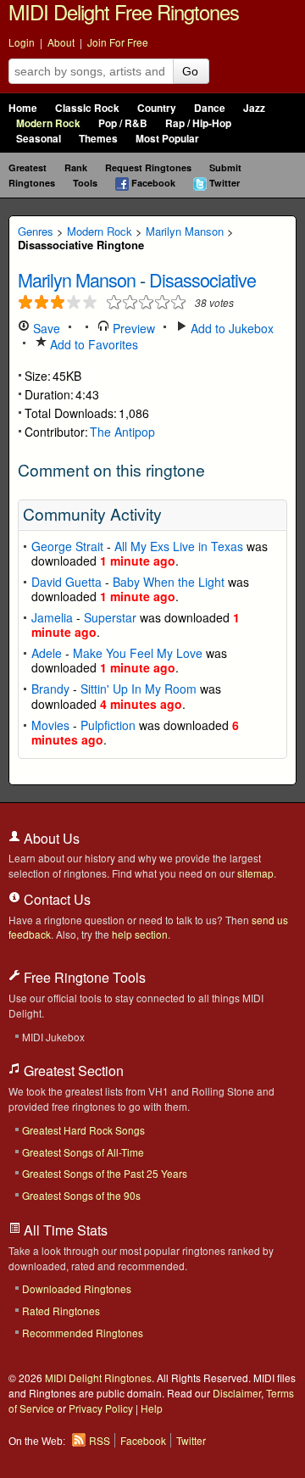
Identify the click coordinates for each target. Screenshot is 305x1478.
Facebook (153, 182)
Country (156, 108)
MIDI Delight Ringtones (98, 1377)
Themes (98, 138)
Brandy (50, 688)
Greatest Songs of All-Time (83, 1152)
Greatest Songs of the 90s (81, 1195)
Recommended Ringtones (82, 1332)
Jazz (254, 108)
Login (21, 42)
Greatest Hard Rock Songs (83, 1130)
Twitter (224, 182)
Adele (46, 652)
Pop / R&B (122, 123)
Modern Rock (48, 123)
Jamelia (52, 617)
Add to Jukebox (230, 328)
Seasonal (38, 138)
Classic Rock (87, 108)
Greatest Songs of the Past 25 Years (104, 1173)
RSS (99, 1440)
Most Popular (167, 138)
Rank (75, 167)
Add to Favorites (92, 344)
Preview (132, 328)
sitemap (255, 873)
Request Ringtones (148, 167)
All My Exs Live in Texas (178, 546)
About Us (50, 838)
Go (190, 71)
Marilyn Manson (185, 231)
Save (45, 328)
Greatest (27, 167)
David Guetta (66, 581)
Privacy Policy (101, 1408)
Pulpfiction (108, 725)
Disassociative (202, 279)
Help (152, 1408)
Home (22, 108)
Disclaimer (237, 1393)
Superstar (110, 617)
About (61, 42)
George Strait (67, 546)
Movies (50, 725)
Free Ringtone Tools (83, 977)
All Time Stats (64, 1230)
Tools (85, 182)
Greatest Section (72, 1070)
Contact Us (55, 899)
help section (140, 934)
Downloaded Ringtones (76, 1288)
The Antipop (122, 431)
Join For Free (117, 42)
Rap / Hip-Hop (198, 123)
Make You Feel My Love (137, 652)
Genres (35, 231)
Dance (209, 108)
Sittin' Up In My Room (138, 688)
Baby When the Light (169, 581)
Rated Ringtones (61, 1310)
